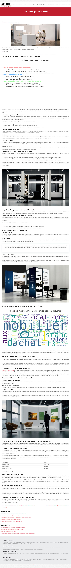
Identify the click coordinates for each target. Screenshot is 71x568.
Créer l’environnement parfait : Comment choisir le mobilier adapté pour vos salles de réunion (18, 533)
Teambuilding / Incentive (42, 4)
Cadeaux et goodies (63, 4)
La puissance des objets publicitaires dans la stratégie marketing (12, 529)
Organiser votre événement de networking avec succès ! (11, 519)
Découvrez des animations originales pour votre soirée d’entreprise (13, 527)
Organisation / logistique (53, 4)
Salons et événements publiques (30, 4)
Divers (69, 4)
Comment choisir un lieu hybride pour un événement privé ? (11, 521)
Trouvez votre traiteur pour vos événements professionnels (11, 515)
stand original (41, 53)
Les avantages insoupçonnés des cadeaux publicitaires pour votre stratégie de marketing (19, 506)
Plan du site (35, 565)
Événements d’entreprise (17, 4)
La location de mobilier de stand (8, 370)
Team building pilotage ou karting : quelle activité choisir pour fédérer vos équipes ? (16, 517)
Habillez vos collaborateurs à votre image (8, 531)
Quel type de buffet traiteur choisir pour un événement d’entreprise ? (13, 513)
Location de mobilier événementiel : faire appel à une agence (57, 505)
